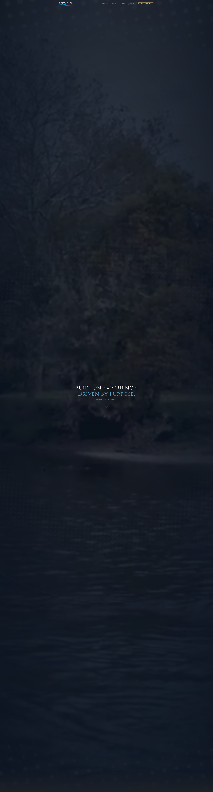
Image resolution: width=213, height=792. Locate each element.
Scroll (106, 404)
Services (114, 3)
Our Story (105, 3)
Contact (133, 3)
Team (123, 3)
